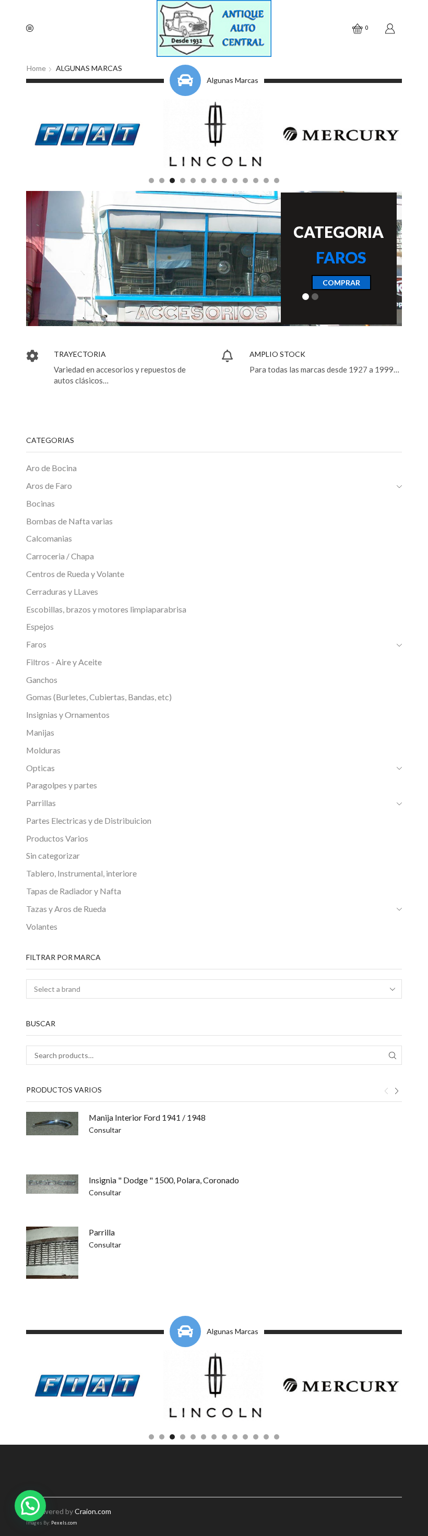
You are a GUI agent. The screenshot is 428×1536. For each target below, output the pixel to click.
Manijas (40, 732)
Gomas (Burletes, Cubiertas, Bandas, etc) (99, 697)
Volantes (41, 926)
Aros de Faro (49, 485)
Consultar (105, 1129)
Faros (36, 644)
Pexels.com (64, 1523)
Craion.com (93, 1511)
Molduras (43, 750)
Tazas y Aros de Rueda (66, 909)
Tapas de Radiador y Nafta (73, 891)
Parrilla (102, 1232)
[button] (151, 180)
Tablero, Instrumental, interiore (81, 873)
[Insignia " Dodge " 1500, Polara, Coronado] (52, 1184)
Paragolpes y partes (61, 785)
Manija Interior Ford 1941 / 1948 (147, 1117)
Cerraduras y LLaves (62, 591)
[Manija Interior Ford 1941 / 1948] (52, 1123)
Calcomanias (49, 538)
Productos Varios (57, 838)
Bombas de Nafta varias (69, 521)
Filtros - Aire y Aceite (64, 662)
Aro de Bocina (51, 468)
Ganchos (41, 680)
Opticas (40, 768)
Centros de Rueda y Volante (75, 574)
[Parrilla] (52, 1253)
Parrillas (41, 803)
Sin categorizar (53, 855)
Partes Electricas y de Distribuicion (88, 820)
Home (36, 68)
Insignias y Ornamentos (68, 714)
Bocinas (40, 503)
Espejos (40, 626)
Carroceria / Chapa (60, 556)
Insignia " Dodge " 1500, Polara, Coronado (164, 1180)
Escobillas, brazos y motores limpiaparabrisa (106, 609)
